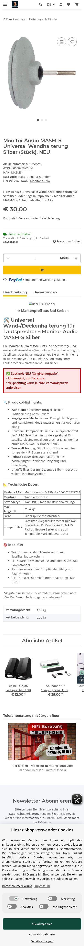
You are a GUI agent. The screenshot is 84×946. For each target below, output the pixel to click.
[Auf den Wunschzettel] (72, 41)
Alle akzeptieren (42, 924)
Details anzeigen (42, 941)
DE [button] (49, 4)
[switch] (14, 898)
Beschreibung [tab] (15, 292)
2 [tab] (42, 120)
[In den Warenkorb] (6, 32)
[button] (41, 4)
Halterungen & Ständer (34, 177)
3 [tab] (46, 120)
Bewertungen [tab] (45, 292)
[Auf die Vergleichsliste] (61, 41)
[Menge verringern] (7, 258)
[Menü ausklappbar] (5, 2)
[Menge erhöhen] (76, 258)
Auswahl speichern (42, 934)
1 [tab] (38, 120)
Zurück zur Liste (15, 19)
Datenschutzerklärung (24, 814)
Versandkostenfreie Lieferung (39, 218)
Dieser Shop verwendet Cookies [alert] (42, 830)
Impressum (42, 886)
